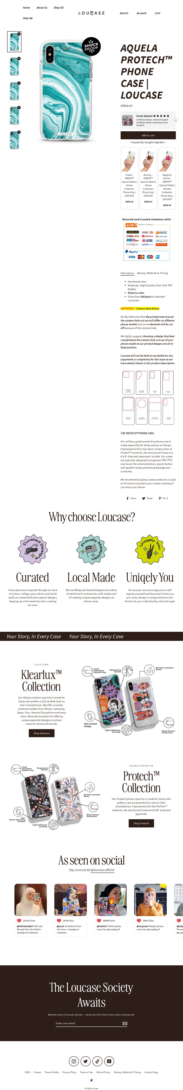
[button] (120, 120)
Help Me (28, 18)
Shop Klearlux (42, 733)
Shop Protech (141, 823)
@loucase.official (102, 870)
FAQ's (27, 1072)
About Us (42, 7)
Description (127, 273)
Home (26, 7)
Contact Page (151, 1072)
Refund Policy (103, 1072)
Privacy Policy (69, 1072)
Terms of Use (86, 1072)
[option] (65, 90)
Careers (37, 1072)
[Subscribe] (124, 1023)
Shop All (59, 7)
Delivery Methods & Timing (152, 273)
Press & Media (52, 1072)
